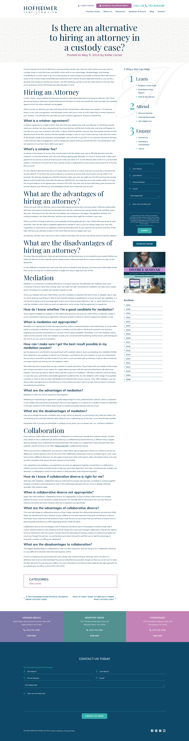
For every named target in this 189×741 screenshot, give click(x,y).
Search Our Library (146, 97)
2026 (128, 305)
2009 (128, 375)
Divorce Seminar (145, 113)
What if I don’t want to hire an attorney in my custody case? (93, 598)
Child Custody (35, 583)
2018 (128, 338)
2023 (128, 317)
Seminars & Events (137, 11)
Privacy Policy (149, 225)
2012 (128, 363)
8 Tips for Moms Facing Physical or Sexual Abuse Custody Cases (47, 598)
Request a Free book (147, 85)
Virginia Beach (31, 617)
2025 (128, 309)
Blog (152, 11)
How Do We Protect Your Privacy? (144, 163)
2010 (128, 371)
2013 (128, 359)
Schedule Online (144, 244)
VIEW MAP (31, 636)
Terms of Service (140, 225)
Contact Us (143, 137)
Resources (120, 11)
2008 (128, 379)
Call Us (141, 149)
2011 (128, 367)
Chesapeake (157, 617)
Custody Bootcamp (146, 117)
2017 (128, 342)
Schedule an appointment (115, 6)
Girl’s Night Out (145, 121)
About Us (107, 11)
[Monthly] (144, 272)
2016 (128, 346)
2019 (128, 334)
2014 (128, 354)
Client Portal (87, 6)
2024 (128, 313)
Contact (161, 11)
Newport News (94, 617)
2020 (128, 330)
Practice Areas (93, 11)
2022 (128, 321)
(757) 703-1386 (33, 630)
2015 (128, 350)
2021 (128, 326)
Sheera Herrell (61, 446)
